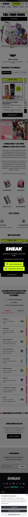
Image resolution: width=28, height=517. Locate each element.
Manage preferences (14, 514)
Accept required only (14, 511)
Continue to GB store (15, 269)
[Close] (27, 495)
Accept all (14, 507)
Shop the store (15, 264)
